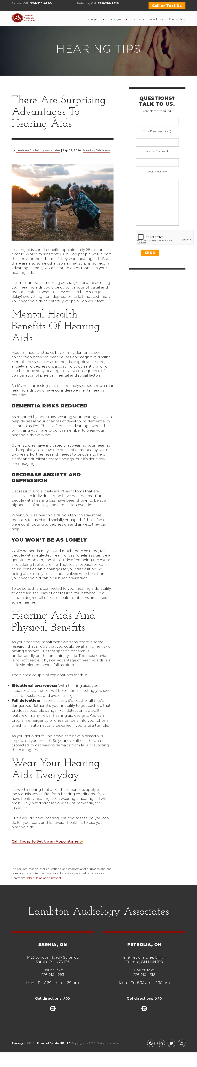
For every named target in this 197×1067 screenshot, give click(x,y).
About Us (155, 19)
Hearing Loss (94, 19)
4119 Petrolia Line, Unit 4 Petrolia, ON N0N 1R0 (144, 959)
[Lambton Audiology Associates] (23, 18)
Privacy (17, 1043)
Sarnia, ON (20, 3)
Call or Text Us (167, 5)
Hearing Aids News (96, 150)
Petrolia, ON (86, 3)
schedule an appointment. (44, 878)
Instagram (181, 1043)
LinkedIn (161, 1043)
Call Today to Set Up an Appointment (46, 841)
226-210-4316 (108, 3)
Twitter (171, 1043)
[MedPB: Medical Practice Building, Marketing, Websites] (54, 1043)
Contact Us (175, 19)
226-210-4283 (41, 3)
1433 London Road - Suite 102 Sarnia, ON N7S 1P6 (52, 959)
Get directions (48, 998)
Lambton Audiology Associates (38, 150)
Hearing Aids (117, 19)
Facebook (151, 1043)
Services (137, 19)
